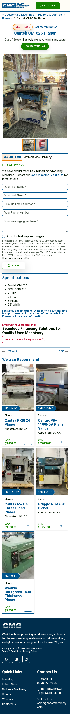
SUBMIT (16, 265)
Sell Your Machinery (14, 689)
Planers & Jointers (50, 14)
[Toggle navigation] (65, 6)
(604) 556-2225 (47, 681)
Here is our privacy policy (15, 258)
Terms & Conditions (12, 651)
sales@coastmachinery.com (52, 702)
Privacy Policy (30, 651)
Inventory (8, 679)
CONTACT (49, 5)
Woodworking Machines (18, 14)
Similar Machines (36, 157)
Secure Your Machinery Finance (23, 339)
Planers (7, 18)
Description (12, 157)
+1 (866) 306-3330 (49, 691)
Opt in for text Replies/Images (25, 236)
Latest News (10, 684)
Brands (6, 694)
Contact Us (32, 46)
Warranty (7, 699)
